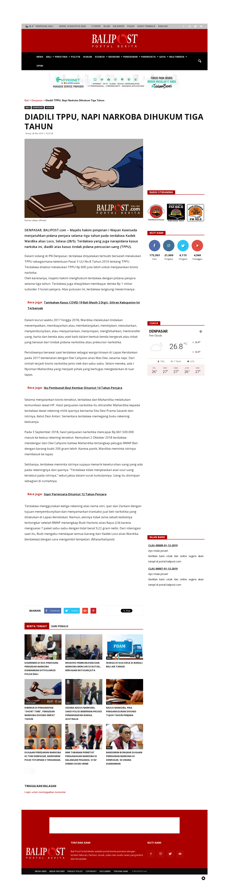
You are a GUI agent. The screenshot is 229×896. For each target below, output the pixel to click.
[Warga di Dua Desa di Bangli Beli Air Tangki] (124, 647)
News (39, 56)
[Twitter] (195, 26)
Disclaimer (105, 871)
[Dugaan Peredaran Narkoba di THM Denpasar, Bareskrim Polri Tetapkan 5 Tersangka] (43, 736)
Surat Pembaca (146, 26)
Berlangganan (198, 241)
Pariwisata (148, 56)
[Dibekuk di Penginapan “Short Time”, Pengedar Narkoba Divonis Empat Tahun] (43, 691)
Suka (154, 241)
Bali (48, 56)
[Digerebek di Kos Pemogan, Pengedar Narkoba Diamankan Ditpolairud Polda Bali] (43, 647)
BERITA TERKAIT (37, 626)
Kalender (118, 26)
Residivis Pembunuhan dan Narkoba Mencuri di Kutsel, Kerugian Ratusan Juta (83, 666)
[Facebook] (183, 26)
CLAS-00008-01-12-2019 (162, 545)
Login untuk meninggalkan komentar (45, 792)
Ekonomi (114, 56)
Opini (39, 65)
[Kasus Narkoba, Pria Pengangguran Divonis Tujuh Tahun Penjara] (124, 691)
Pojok (130, 26)
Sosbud (100, 56)
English (163, 26)
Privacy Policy (75, 871)
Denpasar (37, 100)
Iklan (106, 26)
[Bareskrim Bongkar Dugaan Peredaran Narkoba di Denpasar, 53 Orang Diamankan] (124, 736)
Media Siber (41, 871)
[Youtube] (201, 26)
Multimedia (176, 56)
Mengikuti (169, 241)
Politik (75, 56)
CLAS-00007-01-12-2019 (162, 568)
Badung (70, 658)
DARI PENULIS (59, 626)
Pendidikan (130, 56)
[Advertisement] (114, 12)
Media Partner (57, 871)
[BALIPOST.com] (114, 41)
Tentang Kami (120, 871)
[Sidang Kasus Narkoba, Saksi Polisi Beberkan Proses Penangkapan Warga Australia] (83, 691)
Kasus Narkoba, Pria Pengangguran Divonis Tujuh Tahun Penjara (121, 711)
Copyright (91, 871)
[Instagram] (189, 26)
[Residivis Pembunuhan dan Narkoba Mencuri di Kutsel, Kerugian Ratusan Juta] (83, 647)
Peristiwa (61, 56)
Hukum (87, 56)
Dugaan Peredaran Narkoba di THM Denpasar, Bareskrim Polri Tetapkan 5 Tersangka (43, 756)
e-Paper (96, 26)
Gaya (162, 56)
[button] (199, 61)
